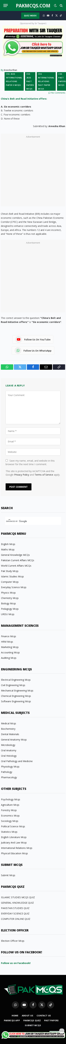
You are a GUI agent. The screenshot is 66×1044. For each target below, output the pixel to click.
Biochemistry (8, 728)
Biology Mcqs (8, 603)
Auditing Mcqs (8, 657)
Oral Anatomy (8, 750)
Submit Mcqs (8, 875)
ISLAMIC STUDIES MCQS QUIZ (18, 897)
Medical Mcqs (8, 723)
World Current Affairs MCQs (16, 565)
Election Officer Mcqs (12, 940)
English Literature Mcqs (14, 837)
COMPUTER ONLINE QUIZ (15, 918)
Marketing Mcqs (10, 647)
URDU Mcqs (7, 614)
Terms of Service (44, 474)
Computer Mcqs (10, 581)
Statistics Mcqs (9, 831)
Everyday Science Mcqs (13, 587)
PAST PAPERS (51, 1020)
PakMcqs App (12, 1020)
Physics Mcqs (8, 592)
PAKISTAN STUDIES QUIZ (15, 908)
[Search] (61, 5)
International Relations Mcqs (16, 848)
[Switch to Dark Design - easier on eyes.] (55, 5)
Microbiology (8, 745)
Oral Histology (9, 755)
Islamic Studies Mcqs (12, 576)
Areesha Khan (10, 70)
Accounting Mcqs (10, 652)
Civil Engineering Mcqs (13, 685)
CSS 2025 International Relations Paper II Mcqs (14, 79)
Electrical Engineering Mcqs (16, 679)
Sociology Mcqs (9, 821)
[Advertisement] (33, 172)
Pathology (6, 772)
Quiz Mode (30, 15)
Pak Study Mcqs (9, 571)
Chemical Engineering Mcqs (16, 696)
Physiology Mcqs (10, 766)
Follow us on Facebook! (15, 963)
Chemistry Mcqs (10, 598)
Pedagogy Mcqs (10, 608)
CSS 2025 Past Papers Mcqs (30, 81)
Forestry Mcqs (9, 810)
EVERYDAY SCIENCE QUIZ (15, 913)
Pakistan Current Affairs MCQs (17, 560)
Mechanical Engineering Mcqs (17, 690)
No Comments (58, 92)
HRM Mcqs (7, 641)
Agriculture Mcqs (10, 804)
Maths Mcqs (8, 549)
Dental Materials (10, 734)
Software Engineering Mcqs (16, 701)
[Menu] (5, 5)
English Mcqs (8, 544)
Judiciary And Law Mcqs (14, 842)
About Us (27, 1015)
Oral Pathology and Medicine (17, 761)
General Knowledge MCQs (15, 554)
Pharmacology (9, 777)
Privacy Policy (21, 474)
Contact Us (44, 1015)
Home (15, 1015)
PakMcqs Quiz (32, 1020)
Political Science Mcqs (13, 826)
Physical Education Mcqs (14, 853)
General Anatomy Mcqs (14, 739)
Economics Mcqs (10, 815)
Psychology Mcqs (10, 799)
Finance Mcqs (8, 636)
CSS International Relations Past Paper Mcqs (46, 81)
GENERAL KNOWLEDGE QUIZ (17, 902)
